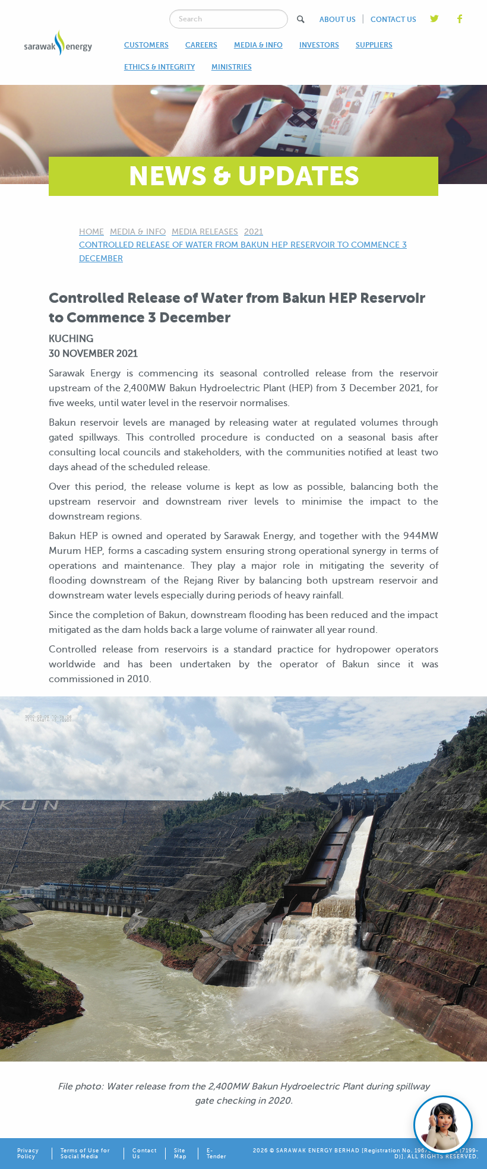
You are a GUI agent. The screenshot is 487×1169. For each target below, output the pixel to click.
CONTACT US (393, 19)
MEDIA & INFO (258, 45)
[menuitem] (146, 45)
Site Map (180, 1154)
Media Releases (205, 231)
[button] (300, 19)
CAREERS (201, 45)
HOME (91, 231)
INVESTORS (319, 45)
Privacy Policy (28, 1154)
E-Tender (216, 1154)
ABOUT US (338, 19)
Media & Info (138, 231)
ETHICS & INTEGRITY (159, 67)
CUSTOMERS (146, 45)
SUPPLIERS (374, 45)
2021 (253, 231)
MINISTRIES (231, 67)
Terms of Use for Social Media (85, 1154)
